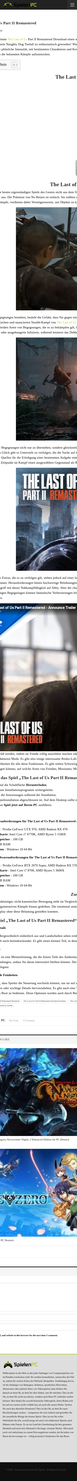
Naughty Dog (15, 44)
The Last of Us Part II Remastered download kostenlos (44, 1001)
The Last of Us (17, 39)
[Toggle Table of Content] (13, 65)
